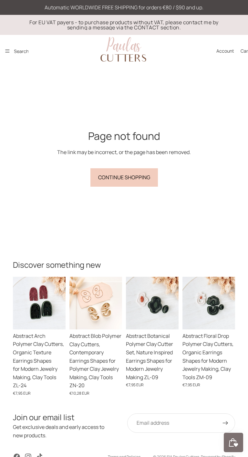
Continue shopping (124, 177)
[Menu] (7, 51)
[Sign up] (225, 423)
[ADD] (55, 319)
